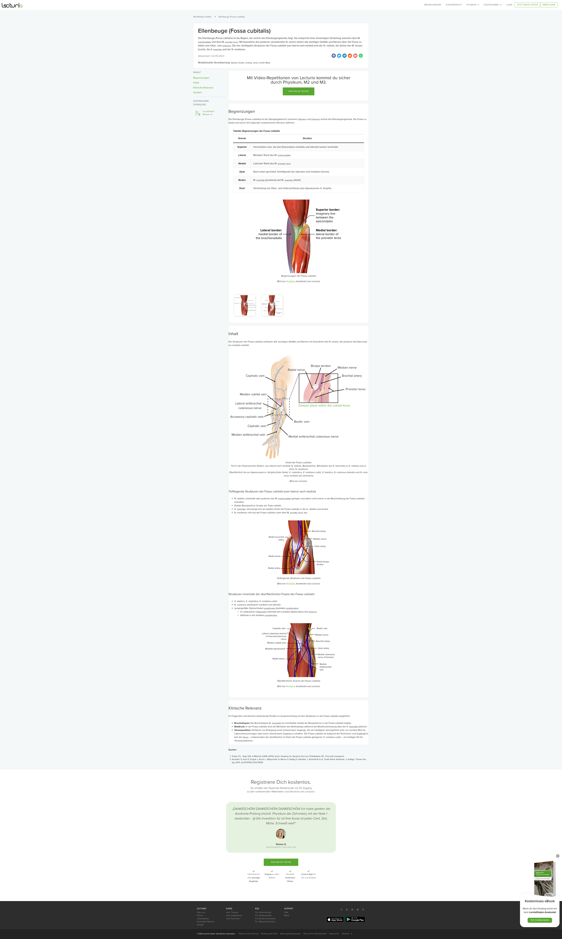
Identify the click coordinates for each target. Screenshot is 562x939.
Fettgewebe (261, 612)
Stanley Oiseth (237, 63)
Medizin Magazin (432, 5)
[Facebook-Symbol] (341, 910)
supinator (289, 180)
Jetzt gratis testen (527, 5)
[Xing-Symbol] (363, 910)
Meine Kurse (549, 5)
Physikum (471, 5)
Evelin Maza (264, 63)
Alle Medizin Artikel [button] (202, 17)
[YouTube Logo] (358, 910)
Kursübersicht (454, 5)
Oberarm (302, 119)
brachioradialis (204, 42)
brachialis (217, 49)
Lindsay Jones (251, 63)
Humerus (313, 612)
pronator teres (231, 42)
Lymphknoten (270, 608)
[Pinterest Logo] (352, 910)
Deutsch (345, 933)
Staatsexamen (491, 5)
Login (509, 5)
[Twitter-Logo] (347, 910)
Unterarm (226, 46)
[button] (299, 91)
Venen (246, 737)
